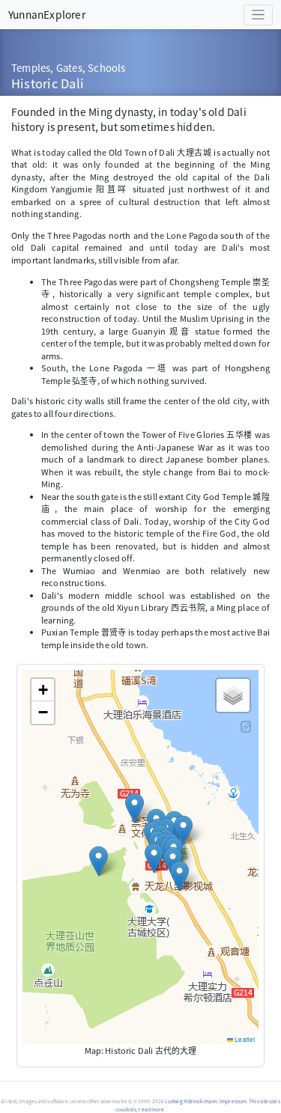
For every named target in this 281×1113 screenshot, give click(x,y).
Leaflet (244, 1039)
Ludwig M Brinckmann (191, 1101)
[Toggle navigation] (258, 14)
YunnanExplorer (46, 14)
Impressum (233, 1101)
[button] (134, 808)
